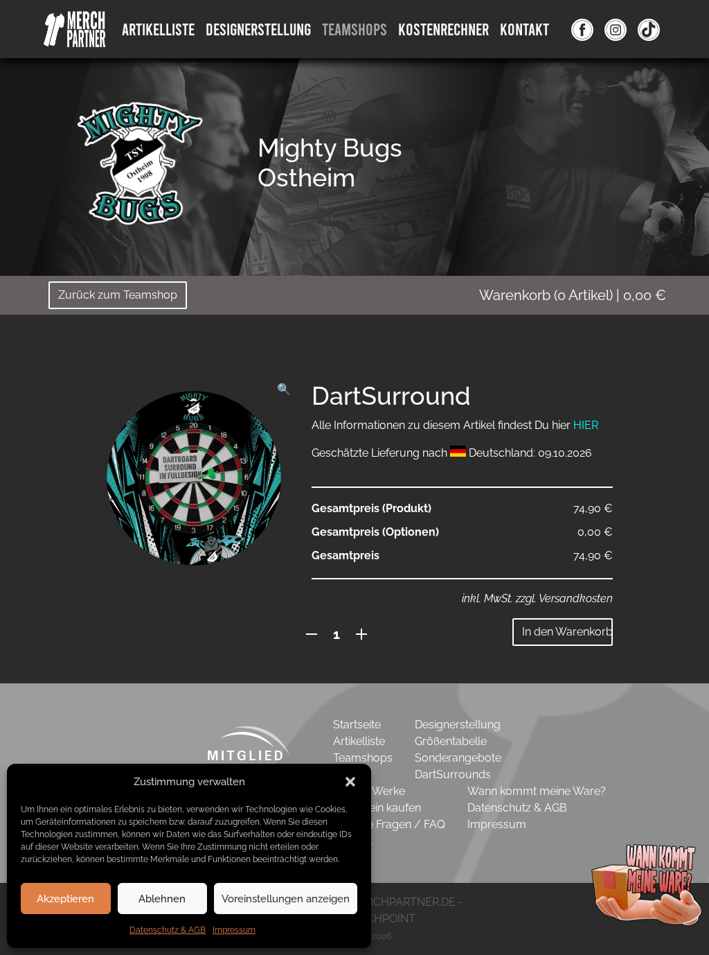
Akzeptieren (65, 899)
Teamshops (354, 29)
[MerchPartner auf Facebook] (582, 29)
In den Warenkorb (567, 631)
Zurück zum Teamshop (117, 294)
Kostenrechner (443, 29)
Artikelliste (158, 29)
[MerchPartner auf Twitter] (648, 29)
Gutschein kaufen (377, 807)
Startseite (357, 724)
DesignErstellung (258, 29)
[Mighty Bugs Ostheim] (140, 162)
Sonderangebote (458, 757)
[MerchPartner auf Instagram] (615, 29)
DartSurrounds (453, 774)
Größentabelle (451, 741)
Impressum (234, 930)
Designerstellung (458, 724)
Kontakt (524, 29)
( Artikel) (572, 295)
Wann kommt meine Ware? (536, 791)
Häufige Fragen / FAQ (389, 824)
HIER (585, 425)
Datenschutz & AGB (167, 930)
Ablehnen (162, 899)
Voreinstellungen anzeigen (286, 899)
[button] (350, 782)
